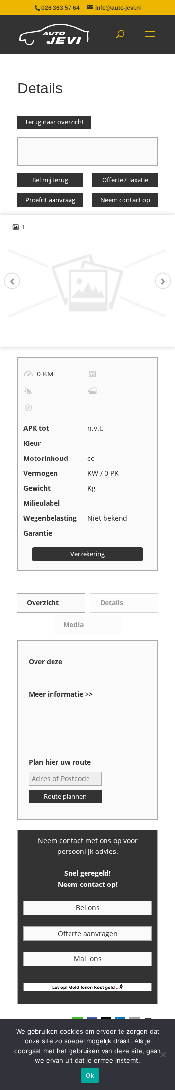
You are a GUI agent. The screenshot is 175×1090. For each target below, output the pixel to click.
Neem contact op (125, 200)
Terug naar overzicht (54, 122)
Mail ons (88, 958)
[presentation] (17, 281)
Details (111, 602)
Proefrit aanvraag (50, 200)
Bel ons (88, 907)
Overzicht (43, 602)
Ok (90, 1075)
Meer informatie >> (61, 693)
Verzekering (87, 554)
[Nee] (163, 1054)
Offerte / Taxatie (125, 180)
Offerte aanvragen (88, 933)
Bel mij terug (50, 180)
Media (73, 624)
